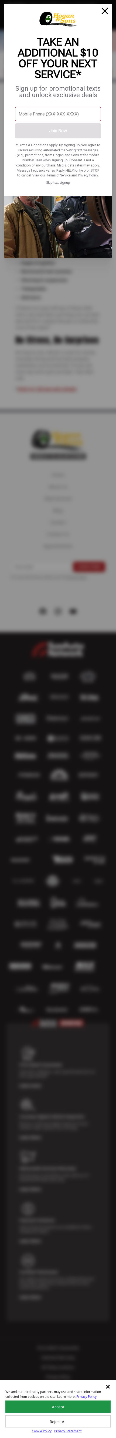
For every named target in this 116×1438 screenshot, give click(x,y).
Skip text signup (58, 182)
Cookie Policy (42, 1431)
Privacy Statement (67, 1431)
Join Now (58, 130)
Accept (58, 1406)
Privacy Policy (88, 175)
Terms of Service (58, 175)
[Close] (104, 11)
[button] (108, 1386)
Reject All (58, 1421)
